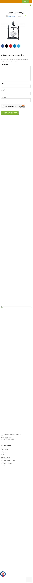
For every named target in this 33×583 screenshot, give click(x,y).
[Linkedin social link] (14, 46)
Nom (2, 83)
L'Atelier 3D (11, 16)
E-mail (3, 90)
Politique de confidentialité (8, 460)
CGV (2, 454)
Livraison (3, 452)
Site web (3, 97)
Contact (25, 1)
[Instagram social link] (7, 2)
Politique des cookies (6, 463)
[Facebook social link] (4, 2)
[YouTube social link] (9, 2)
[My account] (26, 5)
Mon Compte (4, 449)
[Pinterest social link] (11, 2)
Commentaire (5, 64)
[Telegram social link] (18, 46)
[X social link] (5, 2)
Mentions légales (5, 457)
